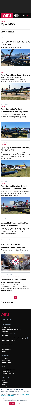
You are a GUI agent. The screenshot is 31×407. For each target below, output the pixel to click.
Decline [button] (19, 403)
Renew (4, 351)
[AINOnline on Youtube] (4, 320)
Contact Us (5, 386)
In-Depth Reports (6, 362)
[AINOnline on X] (7, 320)
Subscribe (4, 347)
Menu (25, 15)
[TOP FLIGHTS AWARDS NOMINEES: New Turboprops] (15, 262)
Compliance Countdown (8, 373)
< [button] (13, 297)
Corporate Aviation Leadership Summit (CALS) (14, 338)
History (4, 384)
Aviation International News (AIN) (10, 329)
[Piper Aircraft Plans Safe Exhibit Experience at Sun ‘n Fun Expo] (15, 205)
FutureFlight (5, 336)
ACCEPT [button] (12, 403)
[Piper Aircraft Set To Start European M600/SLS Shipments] (15, 130)
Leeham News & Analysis (8, 340)
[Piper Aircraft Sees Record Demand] (15, 91)
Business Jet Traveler (7, 333)
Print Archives (5, 358)
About (3, 380)
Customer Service (6, 349)
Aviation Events (6, 371)
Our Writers (5, 382)
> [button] (17, 297)
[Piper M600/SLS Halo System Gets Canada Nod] (15, 57)
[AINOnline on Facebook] (1, 320)
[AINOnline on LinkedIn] (10, 320)
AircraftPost (5, 331)
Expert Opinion (6, 360)
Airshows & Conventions (8, 369)
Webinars (4, 367)
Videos (4, 364)
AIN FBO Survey (6, 327)
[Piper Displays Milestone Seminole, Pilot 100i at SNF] (15, 168)
